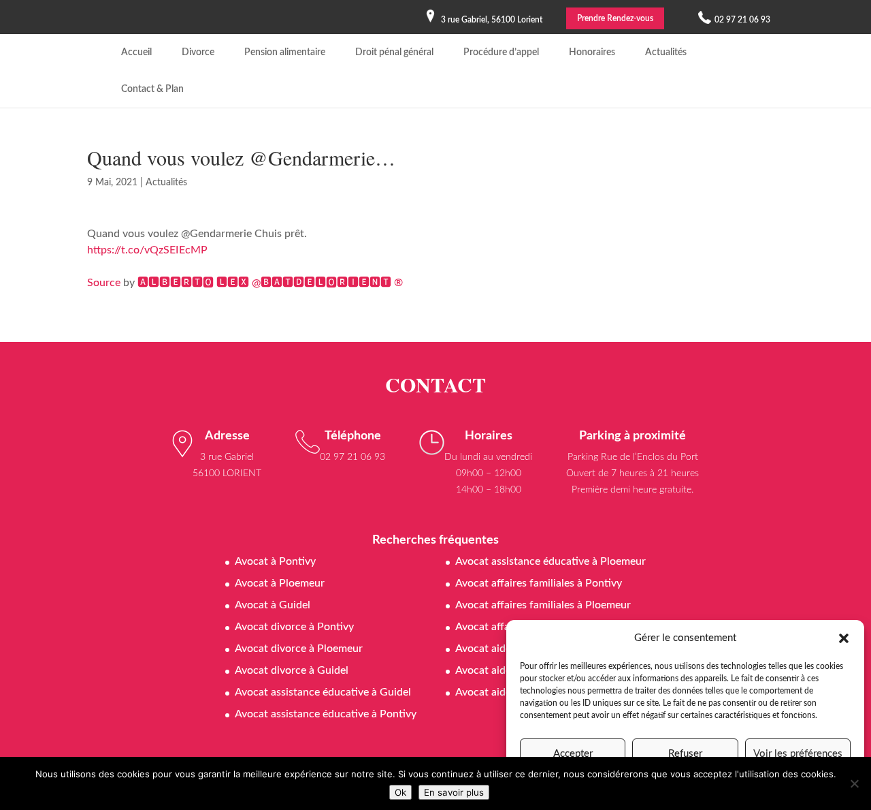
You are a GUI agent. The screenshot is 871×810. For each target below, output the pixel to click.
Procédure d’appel (501, 52)
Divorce (198, 52)
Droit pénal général (394, 52)
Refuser (685, 754)
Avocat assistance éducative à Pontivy (325, 713)
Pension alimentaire (284, 52)
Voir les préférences (797, 754)
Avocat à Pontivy (275, 561)
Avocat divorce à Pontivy (294, 626)
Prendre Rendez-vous (615, 18)
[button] (844, 638)
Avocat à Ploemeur (280, 583)
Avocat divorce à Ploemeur (299, 648)
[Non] (854, 783)
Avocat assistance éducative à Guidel (323, 692)
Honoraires (592, 52)
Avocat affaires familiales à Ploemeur (543, 604)
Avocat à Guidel (272, 604)
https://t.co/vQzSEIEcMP (147, 250)
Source (103, 282)
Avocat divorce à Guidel (291, 670)
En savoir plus (454, 792)
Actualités (666, 52)
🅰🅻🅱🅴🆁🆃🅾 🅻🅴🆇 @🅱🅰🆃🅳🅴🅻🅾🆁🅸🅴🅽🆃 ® (270, 282)
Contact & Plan (152, 89)
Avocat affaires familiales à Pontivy (538, 583)
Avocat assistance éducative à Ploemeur (550, 561)
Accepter (573, 754)
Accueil (136, 52)
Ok (400, 792)
